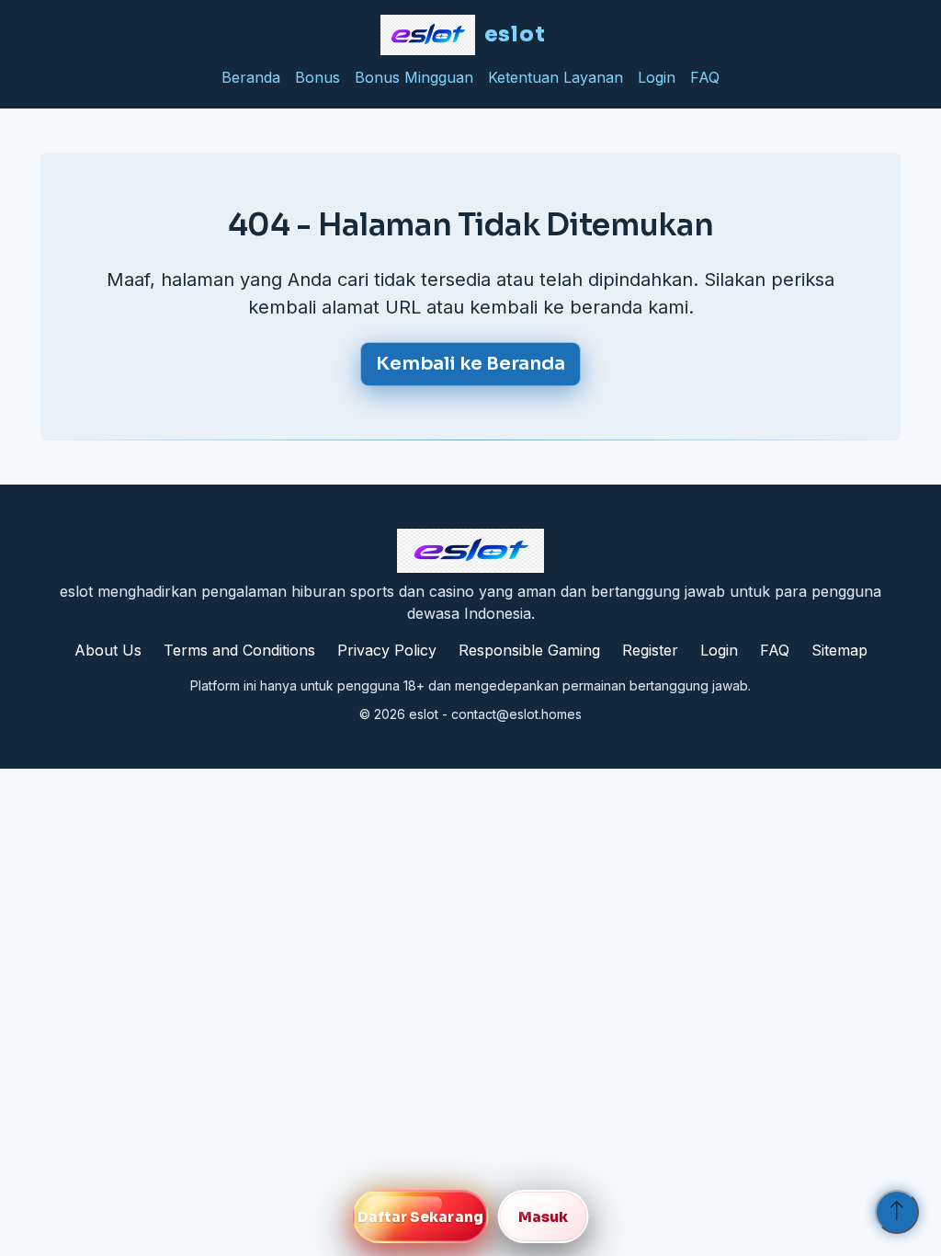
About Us (108, 650)
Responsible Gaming (529, 650)
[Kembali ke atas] (897, 1212)
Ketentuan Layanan (555, 77)
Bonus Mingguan (414, 77)
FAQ (705, 77)
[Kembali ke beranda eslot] (470, 551)
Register (650, 650)
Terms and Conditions (239, 650)
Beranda (250, 77)
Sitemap (839, 650)
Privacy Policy (386, 650)
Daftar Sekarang (420, 1217)
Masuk (543, 1217)
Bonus (317, 77)
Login (656, 77)
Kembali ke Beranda (470, 363)
